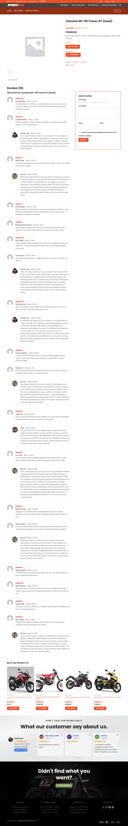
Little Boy (104, 736)
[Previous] (7, 690)
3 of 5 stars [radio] (87, 102)
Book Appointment (109, 5)
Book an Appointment (78, 812)
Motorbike (18, 11)
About (113, 1)
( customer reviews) (81, 28)
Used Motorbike (32, 11)
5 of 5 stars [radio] (102, 102)
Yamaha (71, 65)
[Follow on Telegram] (113, 807)
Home (9, 11)
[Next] (120, 690)
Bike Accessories (78, 5)
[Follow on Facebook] (103, 807)
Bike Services (93, 5)
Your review (82, 106)
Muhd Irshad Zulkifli (52, 736)
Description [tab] (12, 80)
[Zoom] (10, 71)
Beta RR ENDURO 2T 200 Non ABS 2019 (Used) (48, 698)
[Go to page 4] (81, 757)
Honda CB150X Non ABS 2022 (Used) (18, 697)
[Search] (120, 5)
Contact (106, 1)
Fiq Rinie (76, 736)
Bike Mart (64, 5)
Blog (101, 1)
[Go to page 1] (76, 757)
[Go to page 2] (78, 757)
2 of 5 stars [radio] (82, 102)
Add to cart (73, 47)
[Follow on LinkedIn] (109, 807)
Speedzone (18, 738)
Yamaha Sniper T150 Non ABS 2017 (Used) (107, 697)
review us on (19, 750)
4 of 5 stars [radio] (94, 102)
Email (102, 123)
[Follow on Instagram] (106, 807)
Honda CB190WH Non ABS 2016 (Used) (77, 697)
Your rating (82, 99)
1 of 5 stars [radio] (79, 102)
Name (80, 123)
